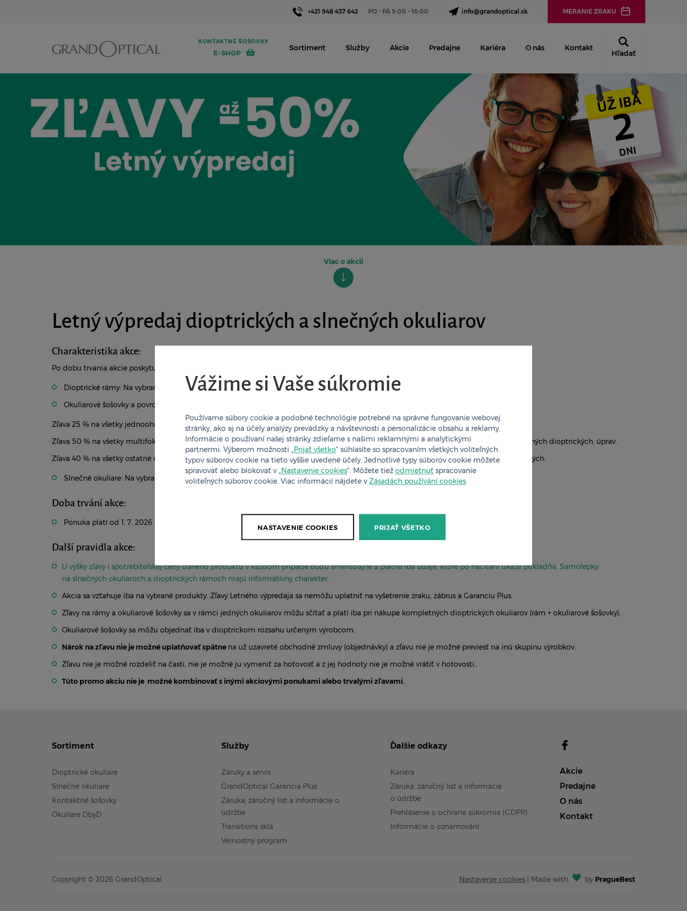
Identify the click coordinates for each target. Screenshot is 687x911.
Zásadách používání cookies (417, 481)
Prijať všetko (315, 449)
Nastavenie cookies (314, 471)
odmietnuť (414, 471)
